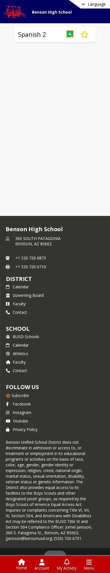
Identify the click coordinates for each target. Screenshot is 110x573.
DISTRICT (19, 279)
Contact (20, 312)
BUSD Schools (26, 336)
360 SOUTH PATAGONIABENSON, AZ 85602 (38, 241)
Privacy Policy (25, 429)
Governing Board (28, 295)
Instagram (22, 412)
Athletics (20, 353)
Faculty (19, 303)
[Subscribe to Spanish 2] (84, 34)
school (17, 328)
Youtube (20, 421)
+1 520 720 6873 (30, 258)
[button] (70, 34)
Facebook (22, 404)
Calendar (21, 286)
